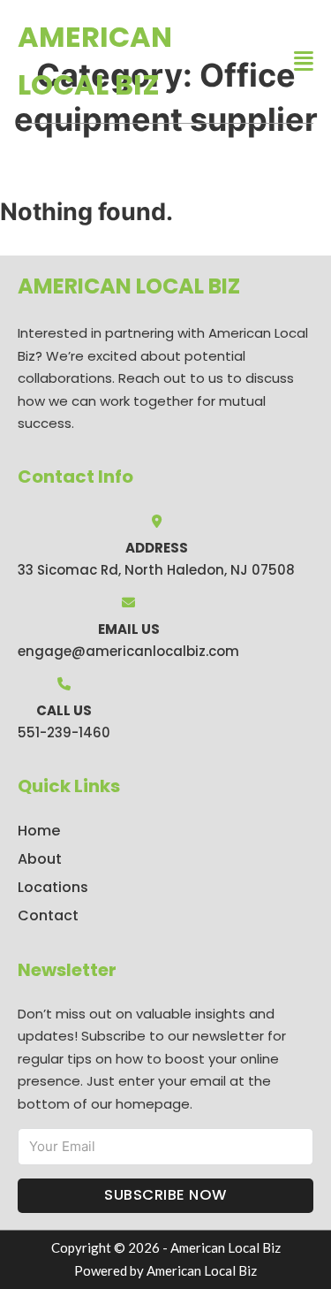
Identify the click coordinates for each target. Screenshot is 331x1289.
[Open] (303, 61)
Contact (48, 915)
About (40, 859)
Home (39, 830)
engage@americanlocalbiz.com (128, 651)
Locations (53, 887)
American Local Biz (95, 60)
